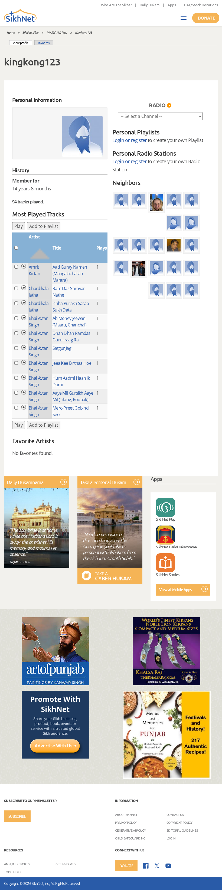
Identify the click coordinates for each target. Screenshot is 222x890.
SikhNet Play (30, 32)
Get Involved (66, 864)
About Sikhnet (126, 814)
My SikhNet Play (57, 32)
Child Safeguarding (130, 838)
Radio (157, 105)
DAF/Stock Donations (201, 4)
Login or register (129, 140)
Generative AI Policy (130, 830)
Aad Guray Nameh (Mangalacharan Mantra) (70, 273)
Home (10, 32)
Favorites (44, 42)
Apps (172, 4)
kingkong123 (83, 32)
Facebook (146, 866)
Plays (101, 248)
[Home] (20, 16)
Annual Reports (16, 864)
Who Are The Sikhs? (116, 4)
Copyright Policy (179, 822)
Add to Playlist (43, 226)
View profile (22, 42)
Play (18, 226)
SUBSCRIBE (17, 816)
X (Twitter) (157, 865)
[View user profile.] (82, 136)
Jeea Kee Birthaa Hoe (72, 363)
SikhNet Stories (167, 574)
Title (57, 248)
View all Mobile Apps (175, 589)
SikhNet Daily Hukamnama (176, 546)
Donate (206, 18)
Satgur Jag (62, 348)
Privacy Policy (125, 822)
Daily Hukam (149, 4)
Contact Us (175, 814)
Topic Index (12, 872)
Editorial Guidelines (182, 830)
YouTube (168, 865)
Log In (170, 838)
